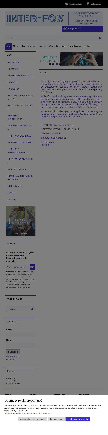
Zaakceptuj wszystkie (78, 419)
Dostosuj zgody (57, 419)
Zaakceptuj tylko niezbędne (32, 419)
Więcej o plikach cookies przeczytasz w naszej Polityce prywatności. (28, 413)
